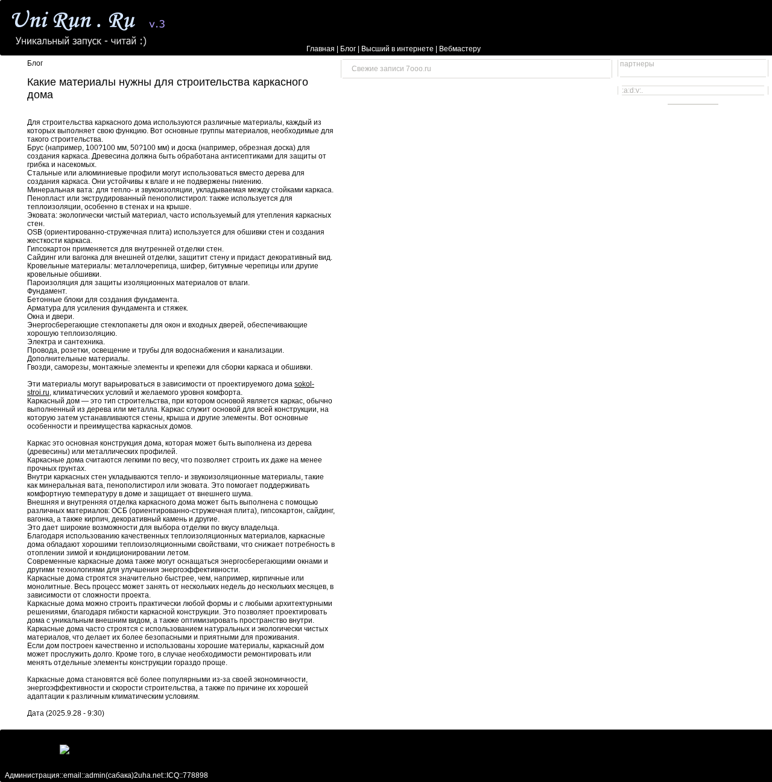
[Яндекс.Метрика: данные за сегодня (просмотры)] (92, 749)
